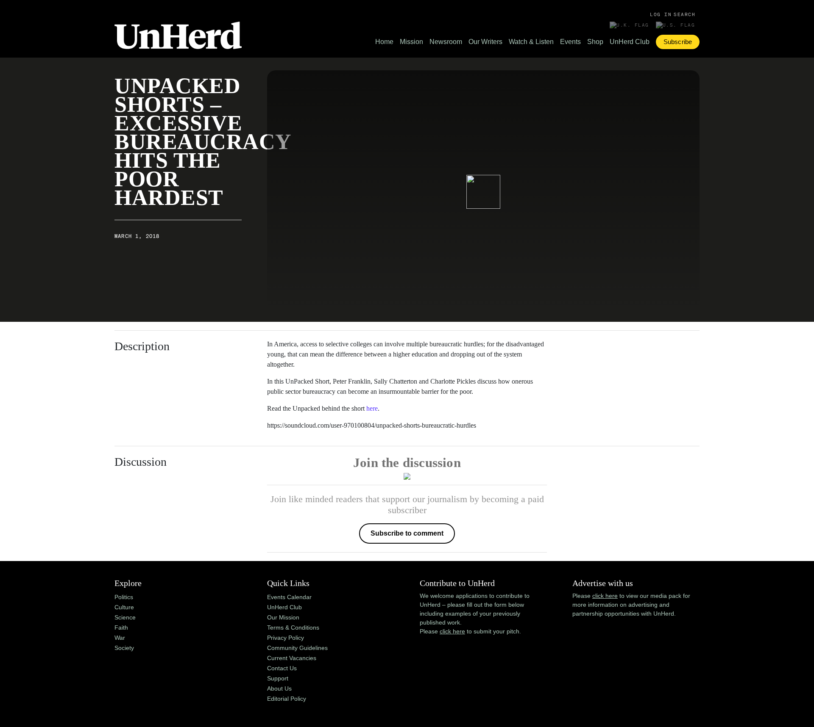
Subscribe (677, 41)
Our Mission (283, 617)
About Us (279, 688)
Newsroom (445, 41)
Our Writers (485, 41)
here (372, 408)
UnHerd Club (630, 41)
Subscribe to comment (407, 533)
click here (452, 631)
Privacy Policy (285, 637)
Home (384, 41)
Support (277, 678)
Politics (123, 597)
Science (125, 617)
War (119, 637)
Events (570, 41)
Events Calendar (289, 597)
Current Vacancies (291, 658)
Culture (124, 607)
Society (124, 647)
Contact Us (282, 668)
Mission (411, 41)
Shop (595, 41)
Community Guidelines (297, 647)
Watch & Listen (531, 41)
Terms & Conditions (293, 627)
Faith (121, 627)
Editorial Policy (286, 698)
